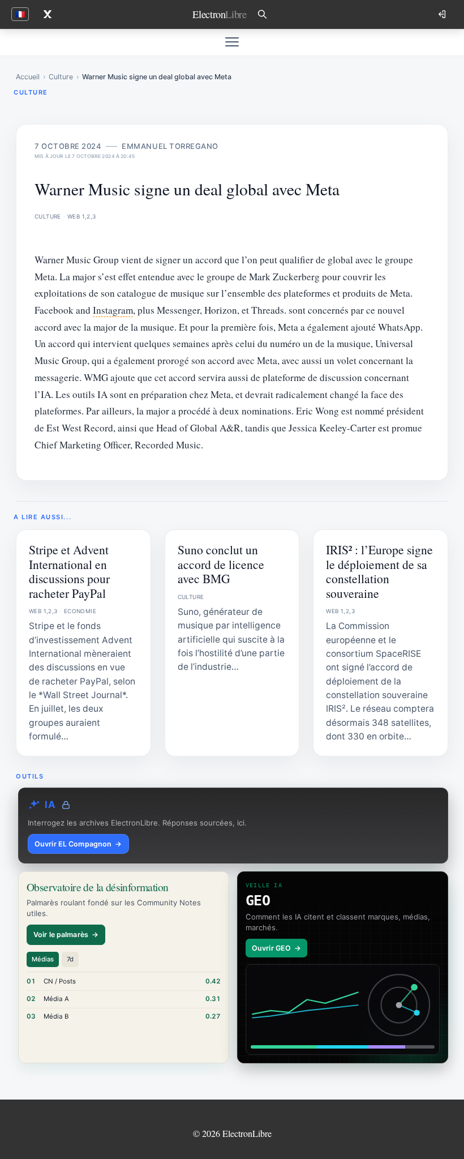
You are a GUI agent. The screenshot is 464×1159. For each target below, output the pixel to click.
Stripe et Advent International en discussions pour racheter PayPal (69, 571)
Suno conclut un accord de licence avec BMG (221, 564)
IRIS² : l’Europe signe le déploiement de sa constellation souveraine (379, 571)
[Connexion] (443, 14)
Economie (80, 611)
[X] (47, 14)
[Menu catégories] (232, 42)
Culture (61, 76)
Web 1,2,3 (81, 216)
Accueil (28, 76)
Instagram (113, 310)
